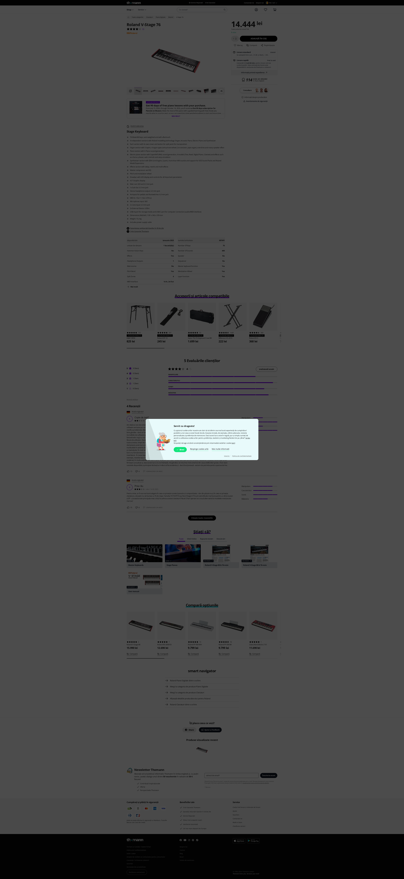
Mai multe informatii (220, 449)
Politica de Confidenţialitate (241, 456)
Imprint (227, 456)
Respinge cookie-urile (199, 449)
